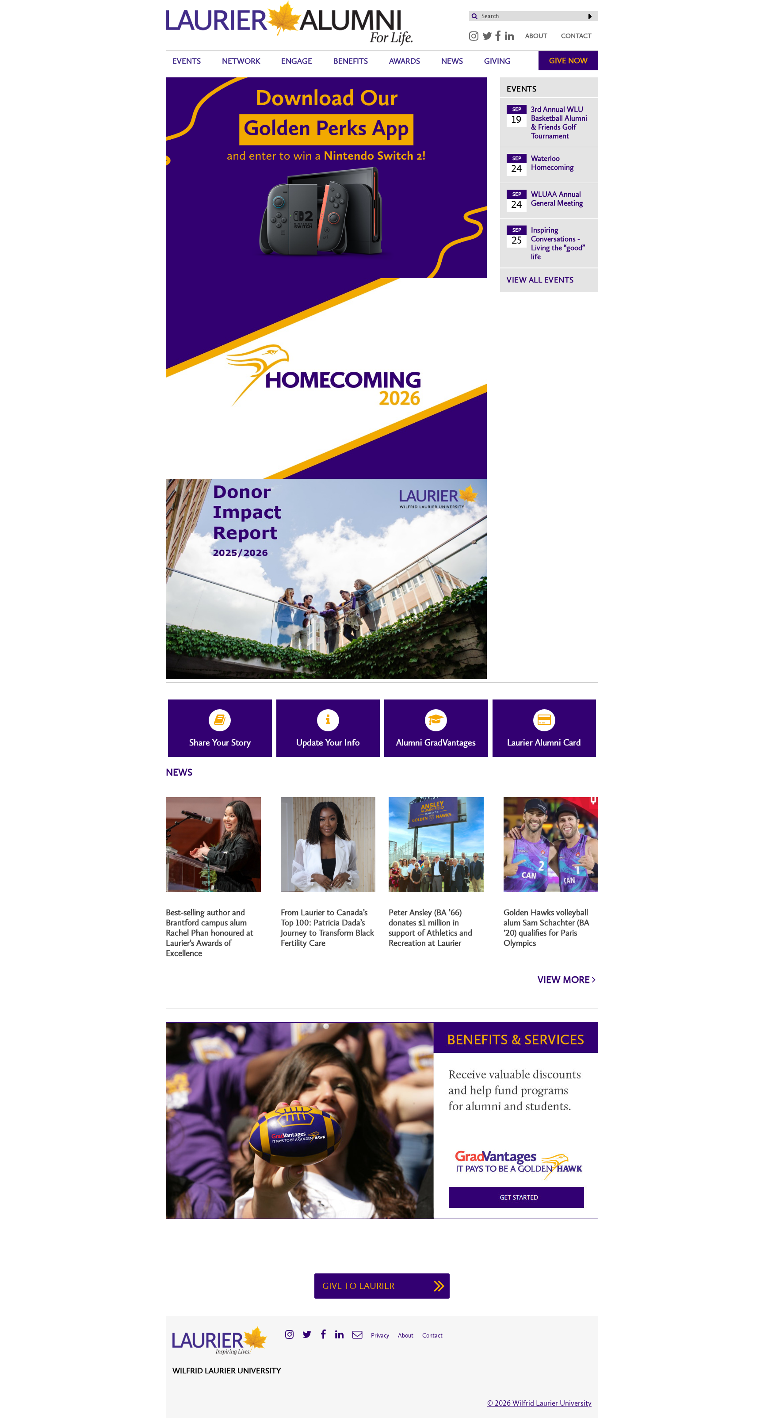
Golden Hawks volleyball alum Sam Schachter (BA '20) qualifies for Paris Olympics (546, 927)
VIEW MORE (565, 980)
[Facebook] (498, 36)
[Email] (357, 1334)
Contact (576, 36)
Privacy (380, 1335)
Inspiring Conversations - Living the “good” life (558, 243)
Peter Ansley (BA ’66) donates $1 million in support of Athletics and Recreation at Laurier (430, 927)
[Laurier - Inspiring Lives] (289, 21)
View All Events (540, 280)
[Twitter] (487, 36)
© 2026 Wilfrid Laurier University (539, 1403)
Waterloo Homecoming (552, 163)
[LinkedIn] (509, 36)
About (536, 36)
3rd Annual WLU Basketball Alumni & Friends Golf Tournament (559, 122)
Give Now (568, 60)
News (452, 61)
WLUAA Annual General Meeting (557, 198)
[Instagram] (473, 36)
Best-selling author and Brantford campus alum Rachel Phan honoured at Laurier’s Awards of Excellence (209, 932)
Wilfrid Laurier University (226, 1371)
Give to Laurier (358, 1286)
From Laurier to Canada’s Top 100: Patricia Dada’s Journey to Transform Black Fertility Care (327, 927)
